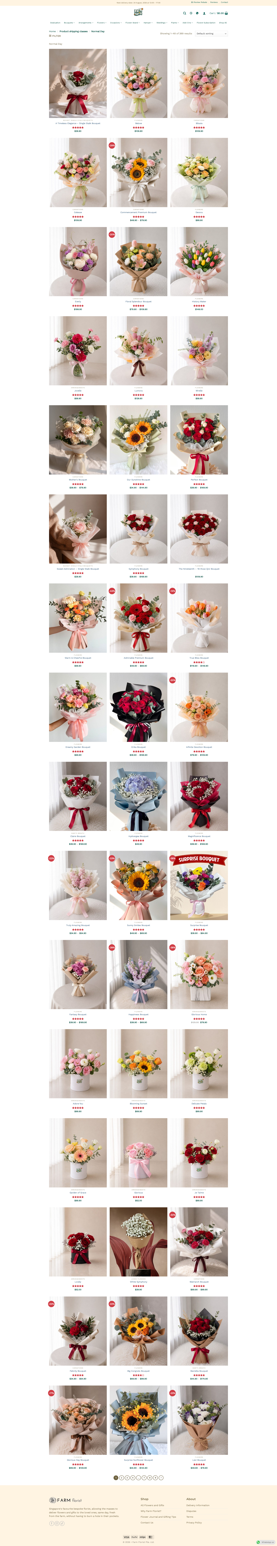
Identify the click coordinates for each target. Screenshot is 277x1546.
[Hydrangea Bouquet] (138, 796)
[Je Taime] (199, 1152)
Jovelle (77, 391)
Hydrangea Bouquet (138, 836)
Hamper (147, 23)
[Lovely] (78, 1241)
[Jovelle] (78, 350)
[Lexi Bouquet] (199, 1420)
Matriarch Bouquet (199, 1282)
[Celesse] (78, 172)
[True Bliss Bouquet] (199, 618)
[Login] (204, 13)
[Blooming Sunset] (138, 1063)
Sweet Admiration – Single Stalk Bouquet (78, 569)
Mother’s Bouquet (78, 480)
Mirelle (199, 391)
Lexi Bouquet (199, 1460)
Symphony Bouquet (138, 569)
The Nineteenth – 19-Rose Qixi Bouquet (199, 569)
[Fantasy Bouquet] (78, 974)
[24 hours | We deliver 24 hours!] (191, 13)
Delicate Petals (199, 1103)
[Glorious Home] (199, 974)
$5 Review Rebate (199, 2)
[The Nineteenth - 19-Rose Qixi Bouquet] (199, 529)
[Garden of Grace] (78, 1152)
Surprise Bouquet (199, 925)
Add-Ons (187, 23)
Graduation (55, 23)
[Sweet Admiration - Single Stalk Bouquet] (78, 529)
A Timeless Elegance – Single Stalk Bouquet (78, 123)
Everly (78, 301)
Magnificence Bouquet (199, 836)
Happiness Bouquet (138, 1014)
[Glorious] (138, 1152)
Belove (138, 123)
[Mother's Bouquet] (78, 439)
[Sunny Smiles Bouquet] (138, 885)
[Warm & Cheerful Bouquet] (78, 618)
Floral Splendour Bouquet (138, 301)
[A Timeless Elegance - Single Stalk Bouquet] (78, 83)
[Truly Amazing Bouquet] (78, 885)
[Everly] (78, 261)
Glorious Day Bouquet (78, 1460)
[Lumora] (138, 350)
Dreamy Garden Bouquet (77, 747)
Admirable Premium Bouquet (138, 658)
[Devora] (199, 172)
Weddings (161, 23)
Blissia (199, 123)
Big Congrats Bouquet (138, 1371)
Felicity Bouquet (78, 1371)
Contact (224, 2)
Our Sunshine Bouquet (138, 480)
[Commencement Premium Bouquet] (138, 172)
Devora (199, 212)
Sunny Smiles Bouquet (138, 925)
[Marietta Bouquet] (199, 1331)
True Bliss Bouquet (199, 658)
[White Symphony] (138, 1241)
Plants (174, 23)
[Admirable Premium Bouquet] (138, 618)
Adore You (78, 1103)
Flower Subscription (206, 23)
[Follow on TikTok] (62, 1523)
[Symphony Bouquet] (138, 529)
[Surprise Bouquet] (199, 885)
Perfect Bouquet (199, 480)
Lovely (78, 1282)
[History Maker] (199, 261)
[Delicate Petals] (199, 1063)
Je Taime (199, 1192)
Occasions (115, 23)
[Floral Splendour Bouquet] (138, 261)
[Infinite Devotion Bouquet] (199, 707)
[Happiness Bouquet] (138, 974)
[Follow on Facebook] (51, 1523)
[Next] (161, 1477)
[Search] (184, 13)
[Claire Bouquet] (78, 796)
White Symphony (138, 1282)
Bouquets (68, 23)
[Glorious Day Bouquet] (78, 1420)
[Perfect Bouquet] (199, 439)
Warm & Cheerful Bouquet (78, 658)
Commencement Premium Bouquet (138, 212)
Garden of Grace (78, 1192)
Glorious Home (199, 1014)
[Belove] (138, 83)
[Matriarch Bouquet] (199, 1241)
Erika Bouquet (138, 747)
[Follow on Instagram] (57, 1523)
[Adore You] (78, 1063)
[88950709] (197, 13)
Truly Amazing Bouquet (78, 925)
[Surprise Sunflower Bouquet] (138, 1420)
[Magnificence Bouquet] (199, 796)
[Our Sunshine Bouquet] (138, 439)
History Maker (199, 301)
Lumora (139, 391)
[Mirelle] (199, 350)
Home (52, 31)
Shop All (223, 23)
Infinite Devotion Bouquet (199, 747)
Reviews (214, 2)
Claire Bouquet (77, 836)
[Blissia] (199, 83)
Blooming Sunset (138, 1103)
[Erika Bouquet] (138, 707)
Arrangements (85, 23)
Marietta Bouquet (199, 1371)
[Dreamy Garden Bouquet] (78, 707)
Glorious (138, 1192)
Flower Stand (132, 23)
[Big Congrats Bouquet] (138, 1331)
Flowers (101, 23)
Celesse (78, 212)
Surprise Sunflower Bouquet (138, 1460)
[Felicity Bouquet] (78, 1331)
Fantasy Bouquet (77, 1014)
